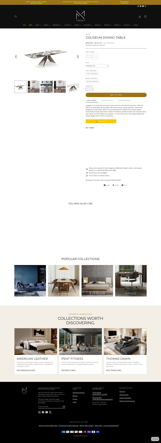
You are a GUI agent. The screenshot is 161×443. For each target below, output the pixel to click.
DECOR (97, 25)
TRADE (136, 25)
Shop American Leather (26, 370)
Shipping (88, 45)
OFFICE (77, 25)
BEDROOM (56, 25)
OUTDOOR (87, 25)
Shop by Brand (123, 394)
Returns (75, 395)
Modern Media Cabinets (87, 425)
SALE (30, 25)
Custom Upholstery (125, 397)
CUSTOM (126, 25)
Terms (74, 402)
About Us (122, 391)
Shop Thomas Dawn (114, 370)
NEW (24, 25)
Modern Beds (98, 425)
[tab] (92, 100)
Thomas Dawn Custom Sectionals (68, 425)
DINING (46, 25)
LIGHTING (67, 25)
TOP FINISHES (92, 73)
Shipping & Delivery (79, 392)
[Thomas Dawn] (125, 341)
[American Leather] (35, 341)
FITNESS (117, 25)
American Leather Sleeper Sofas (48, 425)
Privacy (75, 399)
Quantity (89, 86)
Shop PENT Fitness (69, 370)
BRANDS (107, 25)
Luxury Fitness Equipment (111, 425)
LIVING (37, 25)
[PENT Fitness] (80, 341)
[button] (20, 87)
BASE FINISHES (92, 81)
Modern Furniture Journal (127, 401)
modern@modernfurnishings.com (102, 399)
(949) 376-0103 (97, 397)
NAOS (88, 34)
